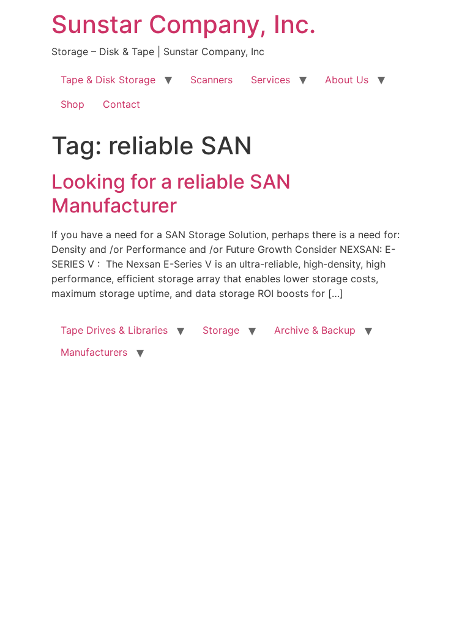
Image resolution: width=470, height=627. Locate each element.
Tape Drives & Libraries (114, 330)
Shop (72, 104)
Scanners (211, 79)
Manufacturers (94, 352)
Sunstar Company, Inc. (183, 24)
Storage (221, 330)
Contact (121, 104)
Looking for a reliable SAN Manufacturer (171, 193)
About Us (346, 79)
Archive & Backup (315, 330)
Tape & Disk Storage (108, 79)
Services (270, 79)
